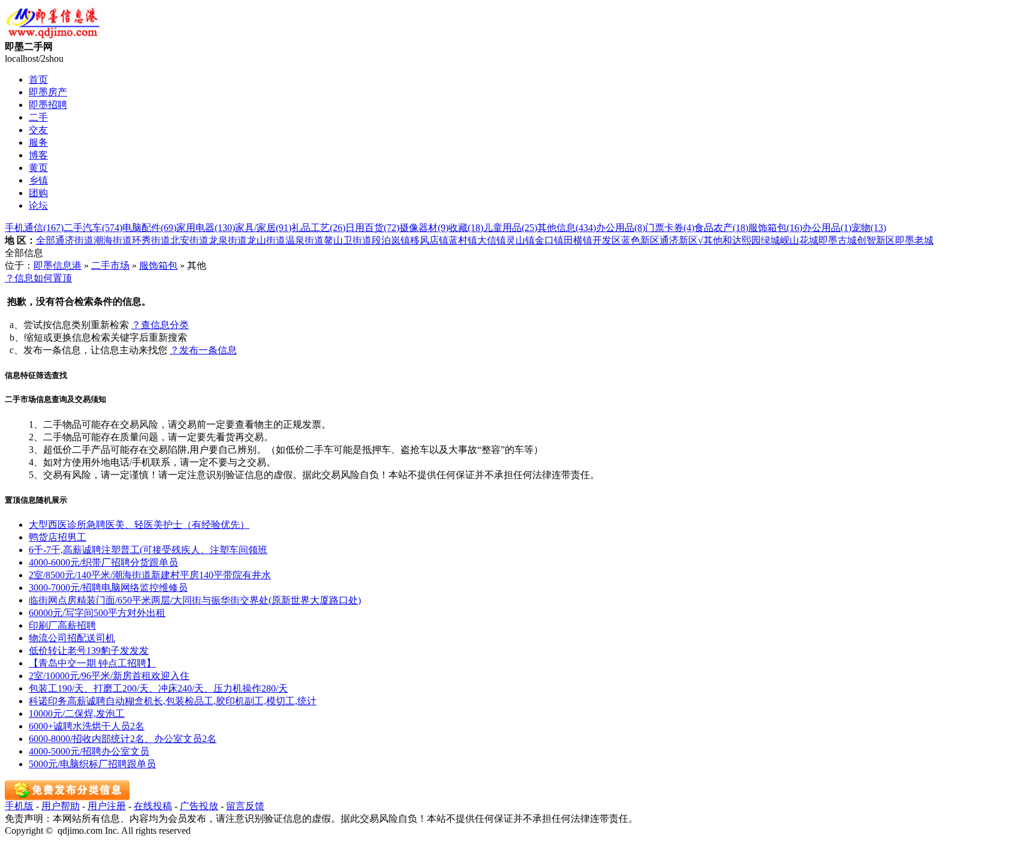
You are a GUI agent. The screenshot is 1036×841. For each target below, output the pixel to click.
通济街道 (74, 240)
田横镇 (578, 240)
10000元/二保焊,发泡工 (77, 713)
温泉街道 (304, 240)
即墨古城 (837, 240)
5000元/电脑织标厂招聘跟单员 (92, 764)
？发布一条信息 (203, 350)
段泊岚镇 (391, 240)
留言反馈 (245, 806)
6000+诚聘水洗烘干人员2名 (86, 726)
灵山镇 (520, 240)
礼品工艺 (318, 228)
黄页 (38, 168)
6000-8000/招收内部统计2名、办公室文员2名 (122, 739)
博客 (38, 155)
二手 (38, 117)
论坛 (38, 205)
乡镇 (38, 180)
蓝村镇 (462, 240)
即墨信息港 (58, 265)
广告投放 (199, 806)
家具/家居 (263, 228)
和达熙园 (741, 240)
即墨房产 (48, 92)
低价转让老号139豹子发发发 (89, 650)
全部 (45, 240)
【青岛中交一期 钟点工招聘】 (92, 663)
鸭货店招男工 (57, 537)
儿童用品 (510, 228)
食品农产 (721, 228)
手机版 (19, 806)
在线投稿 (153, 806)
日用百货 (372, 228)
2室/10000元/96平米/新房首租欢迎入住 (109, 676)
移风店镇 (429, 240)
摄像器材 (423, 228)
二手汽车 (93, 228)
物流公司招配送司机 (72, 638)
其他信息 (566, 228)
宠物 (868, 228)
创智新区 (876, 240)
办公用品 (620, 228)
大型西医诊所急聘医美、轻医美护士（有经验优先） (139, 524)
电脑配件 (149, 228)
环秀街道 (151, 240)
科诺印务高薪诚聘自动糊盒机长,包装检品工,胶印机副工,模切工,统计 (173, 701)
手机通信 (34, 228)
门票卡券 (669, 228)
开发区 (606, 240)
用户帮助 (60, 806)
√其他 (710, 240)
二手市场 (110, 265)
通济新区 (678, 240)
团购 (38, 193)
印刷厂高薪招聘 (62, 625)
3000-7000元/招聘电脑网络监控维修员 (108, 587)
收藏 (465, 228)
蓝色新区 (640, 240)
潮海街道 (113, 240)
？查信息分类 (160, 325)
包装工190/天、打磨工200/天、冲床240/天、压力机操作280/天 (158, 688)
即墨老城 (914, 240)
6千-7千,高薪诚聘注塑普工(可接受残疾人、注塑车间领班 (148, 550)
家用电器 (205, 228)
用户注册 (107, 806)
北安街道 (189, 240)
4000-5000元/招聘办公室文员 (89, 751)
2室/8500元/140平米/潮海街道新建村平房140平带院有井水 (150, 575)
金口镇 (549, 240)
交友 (38, 130)
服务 (38, 142)
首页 (38, 79)
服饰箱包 (775, 228)
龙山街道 (266, 240)
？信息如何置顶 (38, 278)
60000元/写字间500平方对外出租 (97, 613)
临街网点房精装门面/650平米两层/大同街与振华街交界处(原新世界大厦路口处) (195, 600)
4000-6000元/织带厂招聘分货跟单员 (103, 562)
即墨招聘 (48, 105)
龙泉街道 (228, 240)
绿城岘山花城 (789, 240)
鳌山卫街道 (348, 240)
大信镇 (491, 240)
